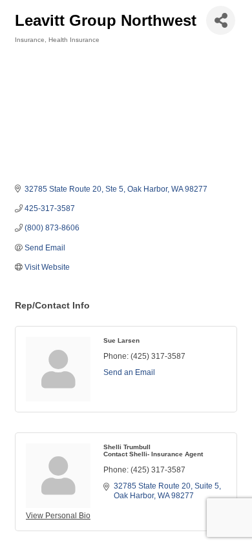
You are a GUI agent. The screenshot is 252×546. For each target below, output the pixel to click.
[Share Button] (220, 20)
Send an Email (129, 372)
